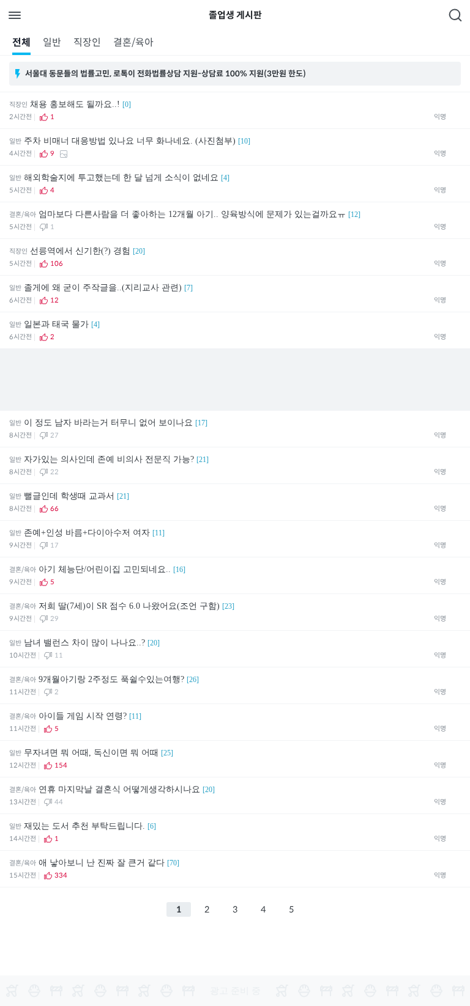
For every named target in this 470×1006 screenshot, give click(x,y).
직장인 (87, 42)
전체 (21, 42)
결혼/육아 (133, 42)
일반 (52, 42)
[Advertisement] (235, 379)
